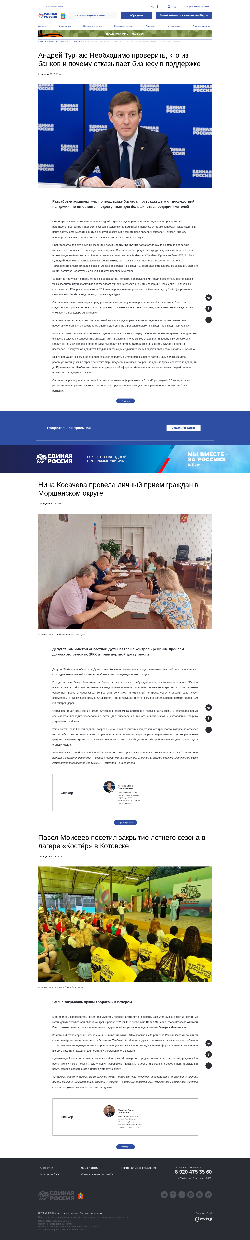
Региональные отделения (139, 1167)
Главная (42, 41)
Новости (76, 41)
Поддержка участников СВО (125, 34)
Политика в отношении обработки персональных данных (68, 1227)
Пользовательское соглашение (54, 1221)
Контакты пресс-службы (97, 1174)
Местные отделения (124, 26)
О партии (42, 26)
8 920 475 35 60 (193, 1172)
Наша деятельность (92, 26)
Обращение (136, 15)
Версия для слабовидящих (198, 6)
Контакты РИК (49, 1174)
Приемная (151, 26)
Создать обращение (183, 427)
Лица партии (65, 26)
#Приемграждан (125, 822)
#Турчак (125, 401)
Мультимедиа (174, 26)
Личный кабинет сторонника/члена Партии (183, 15)
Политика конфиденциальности (55, 1224)
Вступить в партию (201, 26)
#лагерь (125, 1147)
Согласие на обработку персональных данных (62, 1229)
